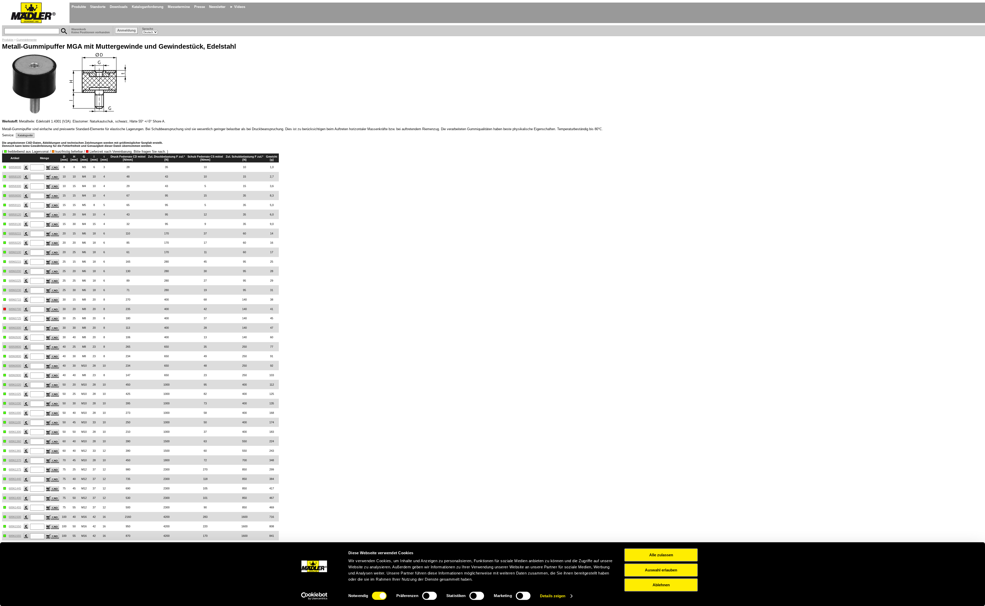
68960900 (15, 375)
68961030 (15, 403)
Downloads (118, 7)
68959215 (15, 233)
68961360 (15, 441)
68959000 (15, 195)
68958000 (15, 167)
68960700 (15, 309)
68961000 (15, 412)
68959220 (15, 242)
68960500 (15, 337)
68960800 (15, 356)
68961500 (15, 516)
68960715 (15, 299)
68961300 (15, 431)
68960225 (15, 280)
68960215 (15, 261)
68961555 (15, 535)
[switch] (429, 596)
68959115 (15, 205)
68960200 (15, 271)
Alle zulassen (661, 555)
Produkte (79, 7)
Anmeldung (126, 30)
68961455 (15, 507)
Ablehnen (661, 585)
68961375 (15, 469)
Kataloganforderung (147, 7)
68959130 (15, 223)
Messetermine (179, 7)
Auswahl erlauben (661, 570)
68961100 (15, 422)
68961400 (15, 497)
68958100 (15, 176)
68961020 (15, 384)
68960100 (15, 252)
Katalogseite (25, 135)
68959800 (15, 346)
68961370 (15, 460)
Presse (199, 7)
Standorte (97, 7)
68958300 (15, 186)
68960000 (15, 365)
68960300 (15, 327)
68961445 (15, 488)
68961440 (15, 478)
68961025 (15, 393)
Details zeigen (552, 596)
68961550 (15, 526)
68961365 (15, 450)
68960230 (15, 290)
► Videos (237, 7)
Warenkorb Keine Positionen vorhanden (91, 31)
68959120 (15, 214)
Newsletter (217, 7)
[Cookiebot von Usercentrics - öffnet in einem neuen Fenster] (314, 596)
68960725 (15, 318)
